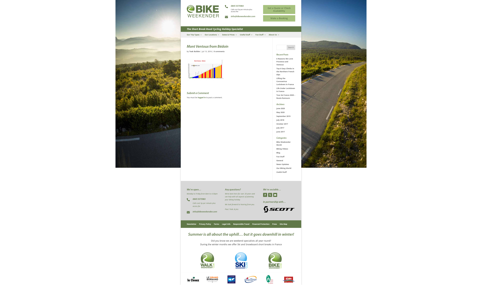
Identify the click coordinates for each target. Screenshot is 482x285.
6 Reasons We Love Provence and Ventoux (284, 62)
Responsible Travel (241, 224)
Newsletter (191, 224)
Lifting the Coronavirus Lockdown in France (285, 81)
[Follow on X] (270, 195)
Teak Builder (194, 51)
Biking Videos (282, 149)
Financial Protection (260, 224)
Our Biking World (283, 168)
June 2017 (280, 131)
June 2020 (280, 108)
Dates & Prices (228, 35)
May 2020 (280, 112)
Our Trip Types (193, 35)
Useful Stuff (245, 35)
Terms (216, 224)
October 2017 (282, 124)
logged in (202, 97)
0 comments (219, 51)
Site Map (283, 224)
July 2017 (280, 128)
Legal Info (226, 224)
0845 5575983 (199, 199)
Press (274, 224)
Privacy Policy (205, 224)
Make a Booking (279, 18)
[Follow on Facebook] (265, 195)
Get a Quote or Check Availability (279, 9)
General (279, 160)
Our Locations (211, 35)
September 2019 (283, 116)
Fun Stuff (259, 35)
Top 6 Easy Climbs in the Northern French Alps (285, 71)
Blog (278, 152)
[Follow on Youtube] (275, 195)
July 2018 (280, 120)
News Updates (282, 164)
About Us (273, 35)
